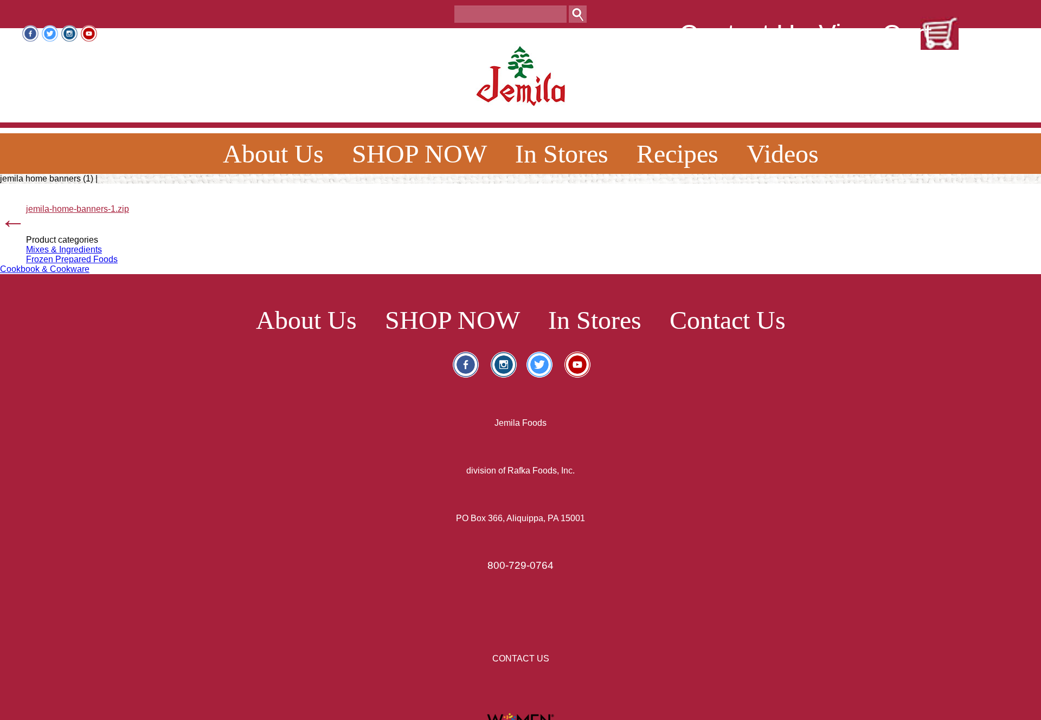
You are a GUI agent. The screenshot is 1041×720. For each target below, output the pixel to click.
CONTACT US (520, 658)
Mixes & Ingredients (64, 249)
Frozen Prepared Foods (72, 259)
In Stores (561, 153)
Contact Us (743, 34)
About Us (273, 153)
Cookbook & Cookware (44, 269)
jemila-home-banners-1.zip (77, 208)
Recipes (677, 153)
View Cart (875, 34)
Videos (783, 153)
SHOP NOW (419, 153)
